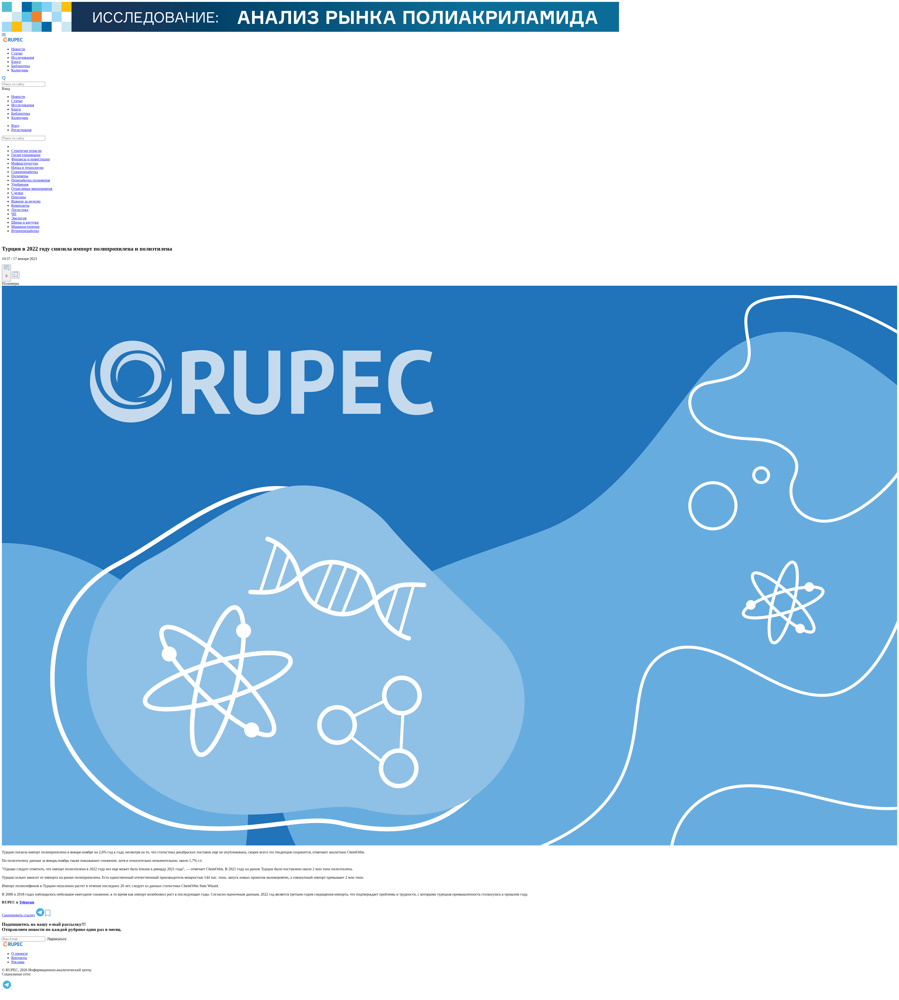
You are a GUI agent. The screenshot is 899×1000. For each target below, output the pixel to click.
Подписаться (57, 939)
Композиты (20, 205)
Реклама (17, 962)
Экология (18, 218)
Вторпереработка (25, 231)
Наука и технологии (27, 168)
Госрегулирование (26, 155)
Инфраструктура (24, 163)
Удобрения (19, 184)
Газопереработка (24, 172)
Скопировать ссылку (18, 915)
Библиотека (20, 66)
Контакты (19, 958)
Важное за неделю (26, 201)
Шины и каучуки (25, 222)
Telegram (26, 902)
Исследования (22, 57)
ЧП (13, 214)
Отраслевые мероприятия (31, 189)
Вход (6, 89)
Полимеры (19, 176)
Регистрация (21, 130)
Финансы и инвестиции (30, 159)
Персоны (18, 197)
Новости (18, 49)
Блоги (16, 62)
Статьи (16, 53)
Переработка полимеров (30, 180)
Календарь (19, 70)
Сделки (17, 193)
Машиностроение (25, 227)
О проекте (19, 954)
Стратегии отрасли (26, 151)
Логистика (19, 210)
